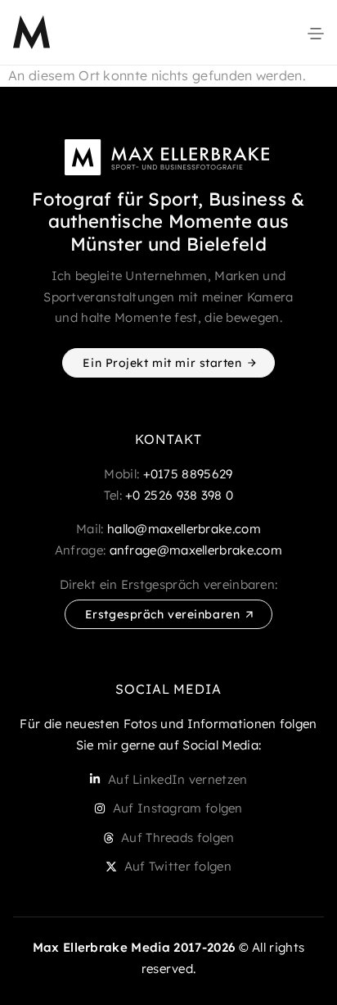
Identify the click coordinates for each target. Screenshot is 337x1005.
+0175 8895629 (188, 474)
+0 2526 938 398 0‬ (179, 495)
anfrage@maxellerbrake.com (196, 550)
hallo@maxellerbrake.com (184, 528)
